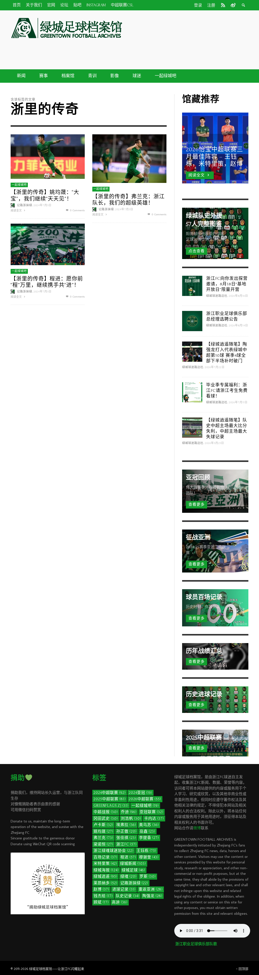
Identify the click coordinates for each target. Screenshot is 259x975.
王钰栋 (146, 851)
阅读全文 (17, 210)
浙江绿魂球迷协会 (114, 851)
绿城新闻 (133, 863)
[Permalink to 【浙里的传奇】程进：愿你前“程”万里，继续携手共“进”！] (48, 243)
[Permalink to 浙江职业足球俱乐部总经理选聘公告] (192, 320)
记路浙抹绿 (24, 205)
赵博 (101, 889)
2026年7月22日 (215, 367)
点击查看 (196, 251)
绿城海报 (106, 870)
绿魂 (128, 876)
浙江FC (126, 844)
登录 (198, 5)
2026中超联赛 (145, 799)
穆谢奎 (149, 857)
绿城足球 (133, 870)
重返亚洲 (151, 889)
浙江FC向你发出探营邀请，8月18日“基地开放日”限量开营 (227, 284)
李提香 (149, 838)
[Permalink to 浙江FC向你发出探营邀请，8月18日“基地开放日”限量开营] (192, 285)
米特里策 (105, 863)
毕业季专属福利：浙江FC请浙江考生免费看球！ (227, 390)
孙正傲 (126, 831)
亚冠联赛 (151, 812)
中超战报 (106, 812)
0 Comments (77, 210)
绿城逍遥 (105, 876)
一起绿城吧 (19, 184)
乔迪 (129, 812)
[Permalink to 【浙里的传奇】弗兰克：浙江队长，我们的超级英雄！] (129, 158)
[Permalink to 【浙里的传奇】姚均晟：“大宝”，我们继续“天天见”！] (48, 156)
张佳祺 (126, 838)
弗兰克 (103, 838)
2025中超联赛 (110, 799)
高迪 (119, 902)
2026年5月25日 (214, 443)
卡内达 (154, 818)
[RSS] (223, 5)
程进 (128, 857)
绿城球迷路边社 (216, 296)
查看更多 (196, 504)
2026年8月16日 (238, 296)
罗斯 (148, 876)
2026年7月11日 (238, 402)
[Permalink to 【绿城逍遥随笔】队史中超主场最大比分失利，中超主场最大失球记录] (192, 427)
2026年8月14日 (238, 325)
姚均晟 (103, 831)
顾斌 (101, 902)
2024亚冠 (140, 793)
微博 (197, 827)
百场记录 (105, 857)
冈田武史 (106, 818)
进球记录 (124, 889)
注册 (211, 5)
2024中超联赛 (110, 793)
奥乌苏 (149, 825)
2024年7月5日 (43, 205)
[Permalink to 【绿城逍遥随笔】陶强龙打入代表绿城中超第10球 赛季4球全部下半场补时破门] (192, 351)
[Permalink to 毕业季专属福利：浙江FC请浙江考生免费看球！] (192, 392)
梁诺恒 (103, 844)
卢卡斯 (103, 825)
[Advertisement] (162, 50)
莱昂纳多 (105, 883)
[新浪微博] (233, 5)
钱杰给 (103, 896)
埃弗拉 (126, 825)
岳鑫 (147, 831)
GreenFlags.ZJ (111, 805)
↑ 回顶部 (242, 969)
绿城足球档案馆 (40, 969)
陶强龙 (152, 896)
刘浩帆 (131, 818)
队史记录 (127, 896)
